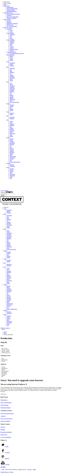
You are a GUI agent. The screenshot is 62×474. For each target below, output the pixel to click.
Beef (8, 67)
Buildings (12, 91)
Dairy (11, 35)
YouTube (7, 464)
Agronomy (9, 29)
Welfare (11, 109)
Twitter (6, 446)
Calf (11, 83)
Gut (10, 37)
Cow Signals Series (14, 102)
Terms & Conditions (11, 18)
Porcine (11, 58)
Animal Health (10, 33)
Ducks (11, 140)
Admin (34, 469)
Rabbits (8, 163)
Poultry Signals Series (15, 162)
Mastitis (11, 95)
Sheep (8, 167)
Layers (11, 159)
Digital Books (10, 7)
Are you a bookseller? (12, 26)
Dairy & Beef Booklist (12, 8)
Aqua (8, 61)
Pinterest (7, 458)
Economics (12, 86)
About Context (7, 19)
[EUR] (9, 192)
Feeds (11, 79)
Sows (11, 122)
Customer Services (8, 12)
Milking (11, 98)
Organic (12, 48)
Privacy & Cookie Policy (13, 16)
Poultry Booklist (10, 10)
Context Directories (11, 52)
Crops (11, 30)
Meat (11, 71)
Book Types (6, 6)
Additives (12, 41)
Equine (11, 44)
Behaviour (12, 117)
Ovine (11, 57)
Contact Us (9, 15)
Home (5, 4)
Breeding (12, 76)
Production (12, 63)
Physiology (12, 77)
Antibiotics (12, 34)
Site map (29, 469)
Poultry (11, 60)
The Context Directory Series (17, 53)
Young (11, 121)
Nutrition (12, 65)
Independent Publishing (12, 23)
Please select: (7, 1)
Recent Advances (14, 49)
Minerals (12, 50)
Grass (11, 31)
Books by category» (5, 328)
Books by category (8, 27)
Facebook (7, 452)
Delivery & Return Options (13, 14)
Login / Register (4, 190)
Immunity (12, 130)
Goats (8, 111)
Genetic (11, 106)
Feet (11, 69)
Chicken (12, 46)
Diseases (12, 149)
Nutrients (12, 42)
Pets (8, 116)
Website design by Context (7, 472)
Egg (11, 160)
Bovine (11, 56)
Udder (11, 38)
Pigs (11, 45)
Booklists (9, 22)
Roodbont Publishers (12, 11)
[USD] (12, 192)
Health (11, 64)
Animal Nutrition (11, 39)
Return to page (7, 3)
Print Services (10, 25)
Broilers (11, 139)
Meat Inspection (10, 54)
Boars (11, 132)
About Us (9, 20)
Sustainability (13, 156)
